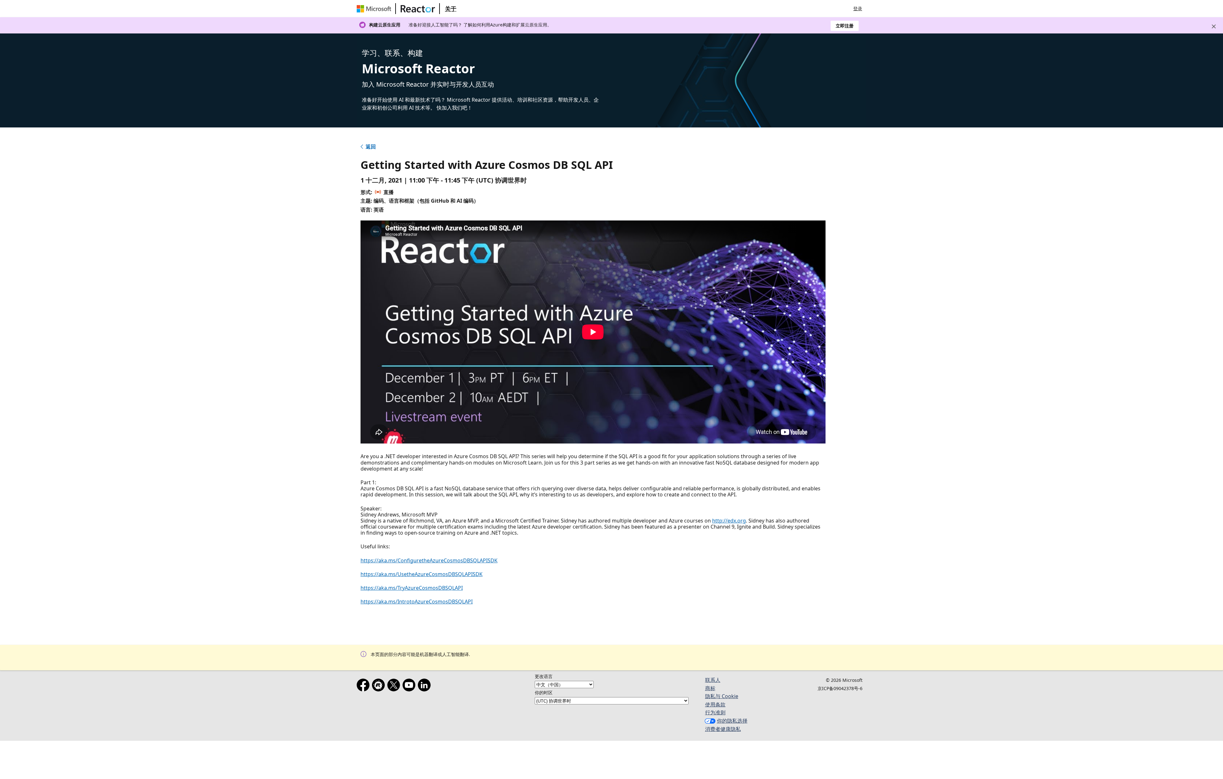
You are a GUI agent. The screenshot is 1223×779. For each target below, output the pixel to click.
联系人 (712, 679)
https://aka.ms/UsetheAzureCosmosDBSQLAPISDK (422, 574)
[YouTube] (410, 686)
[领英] (425, 686)
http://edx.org (729, 520)
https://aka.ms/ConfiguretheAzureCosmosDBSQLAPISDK (429, 560)
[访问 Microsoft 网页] (375, 8)
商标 (710, 688)
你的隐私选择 (732, 720)
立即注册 (845, 26)
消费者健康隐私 (723, 728)
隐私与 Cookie (721, 696)
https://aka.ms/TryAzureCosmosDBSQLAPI (412, 587)
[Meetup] (379, 686)
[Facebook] (364, 686)
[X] (395, 686)
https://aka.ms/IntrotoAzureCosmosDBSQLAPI (417, 601)
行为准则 (715, 712)
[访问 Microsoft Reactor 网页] (418, 8)
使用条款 (715, 704)
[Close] (1214, 26)
